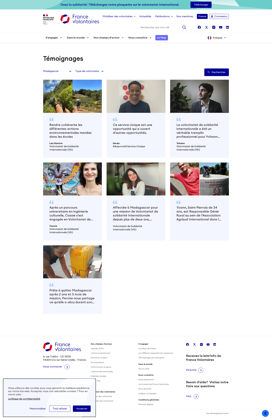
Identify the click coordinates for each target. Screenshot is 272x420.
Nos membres (184, 16)
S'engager (52, 37)
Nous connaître (137, 37)
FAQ (189, 396)
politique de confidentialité (24, 399)
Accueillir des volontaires (102, 401)
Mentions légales (145, 404)
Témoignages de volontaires (151, 358)
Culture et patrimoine (100, 353)
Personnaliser (38, 408)
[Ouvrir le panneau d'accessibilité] (265, 413)
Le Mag (161, 37)
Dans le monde (76, 37)
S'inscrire (191, 370)
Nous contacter (53, 366)
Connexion (220, 16)
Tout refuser (60, 408)
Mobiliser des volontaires (118, 16)
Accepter (81, 408)
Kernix (226, 413)
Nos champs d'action (106, 37)
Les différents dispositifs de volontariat (155, 353)
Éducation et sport (99, 358)
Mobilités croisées (98, 376)
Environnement (97, 362)
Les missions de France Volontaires (153, 384)
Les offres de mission (147, 348)
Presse (202, 16)
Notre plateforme (146, 380)
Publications (162, 16)
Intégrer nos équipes (147, 393)
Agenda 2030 (97, 348)
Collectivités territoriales (102, 372)
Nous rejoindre (144, 389)
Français (217, 38)
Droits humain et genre (101, 367)
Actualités (145, 16)
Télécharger (201, 4)
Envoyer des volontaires (101, 396)
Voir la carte (143, 369)
